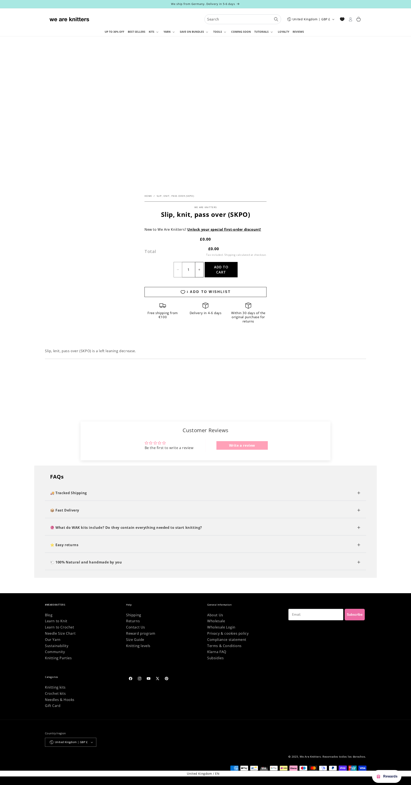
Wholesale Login (221, 627)
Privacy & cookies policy (228, 633)
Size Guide (135, 639)
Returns (133, 621)
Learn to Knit (56, 621)
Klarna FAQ (216, 651)
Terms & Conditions (224, 645)
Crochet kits (55, 693)
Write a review (242, 445)
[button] (154, 32)
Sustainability (56, 645)
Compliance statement (226, 639)
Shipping (230, 255)
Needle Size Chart (60, 633)
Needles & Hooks (59, 699)
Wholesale (216, 621)
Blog (48, 615)
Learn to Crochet (59, 627)
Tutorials (261, 32)
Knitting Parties (58, 658)
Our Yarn (53, 639)
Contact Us (135, 627)
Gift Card (52, 705)
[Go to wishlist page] (342, 19)
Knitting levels (138, 645)
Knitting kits (55, 687)
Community (55, 651)
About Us (215, 615)
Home (148, 196)
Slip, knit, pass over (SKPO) (175, 196)
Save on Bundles (192, 32)
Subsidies (215, 658)
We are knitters (205, 207)
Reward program (140, 633)
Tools (217, 32)
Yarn (167, 32)
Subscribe (355, 614)
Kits (151, 32)
